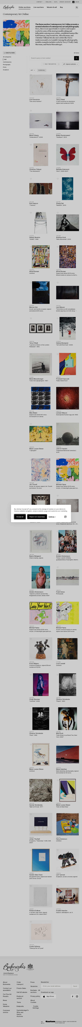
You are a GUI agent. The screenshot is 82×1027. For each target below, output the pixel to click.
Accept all (19, 517)
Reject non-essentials (37, 517)
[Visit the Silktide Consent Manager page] (65, 516)
